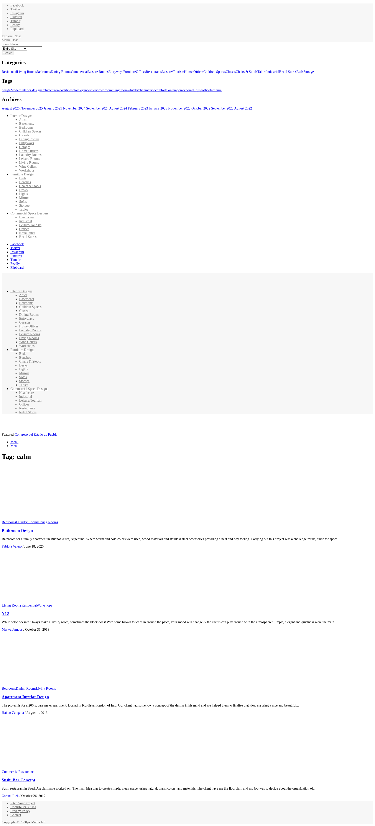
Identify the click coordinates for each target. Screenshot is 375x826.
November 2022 (179, 108)
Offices (141, 72)
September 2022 (222, 108)
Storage (308, 72)
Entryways (116, 72)
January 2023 (158, 108)
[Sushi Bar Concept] (42, 768)
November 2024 (74, 108)
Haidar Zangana (13, 713)
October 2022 (200, 108)
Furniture (129, 72)
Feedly (15, 25)
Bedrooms (44, 72)
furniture (216, 90)
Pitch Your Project (22, 803)
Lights (23, 194)
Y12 (5, 613)
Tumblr (15, 21)
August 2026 (11, 108)
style (68, 90)
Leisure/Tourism (173, 72)
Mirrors (24, 198)
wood (61, 90)
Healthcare (26, 217)
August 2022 (243, 108)
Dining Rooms (61, 72)
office (206, 90)
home (189, 90)
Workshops (27, 170)
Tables (261, 72)
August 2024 (118, 108)
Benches (25, 182)
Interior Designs (21, 116)
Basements (26, 123)
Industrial (272, 72)
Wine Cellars (28, 166)
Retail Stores (287, 72)
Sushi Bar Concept (18, 780)
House (197, 90)
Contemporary (176, 90)
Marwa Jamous (12, 629)
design (6, 90)
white (131, 90)
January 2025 (53, 108)
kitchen (140, 90)
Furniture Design (22, 174)
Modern (16, 90)
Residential (9, 72)
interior (95, 90)
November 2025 (31, 108)
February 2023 (138, 108)
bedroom (106, 90)
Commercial (79, 72)
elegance (84, 90)
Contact (15, 815)
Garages (24, 147)
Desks (23, 190)
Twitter (15, 9)
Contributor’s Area (23, 807)
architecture (49, 90)
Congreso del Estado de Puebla (36, 434)
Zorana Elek (10, 796)
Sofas (23, 201)
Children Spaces (214, 72)
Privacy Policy (20, 811)
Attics (23, 119)
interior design (31, 90)
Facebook (17, 5)
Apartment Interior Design (25, 697)
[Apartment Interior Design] (42, 684)
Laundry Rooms (30, 155)
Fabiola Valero (12, 546)
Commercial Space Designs (29, 213)
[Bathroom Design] (42, 518)
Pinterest (16, 17)
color (74, 90)
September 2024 (97, 108)
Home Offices (193, 72)
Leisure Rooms (98, 72)
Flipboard (17, 29)
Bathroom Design (17, 530)
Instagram (17, 13)
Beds (299, 72)
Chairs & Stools (246, 72)
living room (120, 90)
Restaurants (154, 72)
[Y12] (42, 601)
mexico (150, 90)
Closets (231, 72)
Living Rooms (27, 72)
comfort (160, 90)
